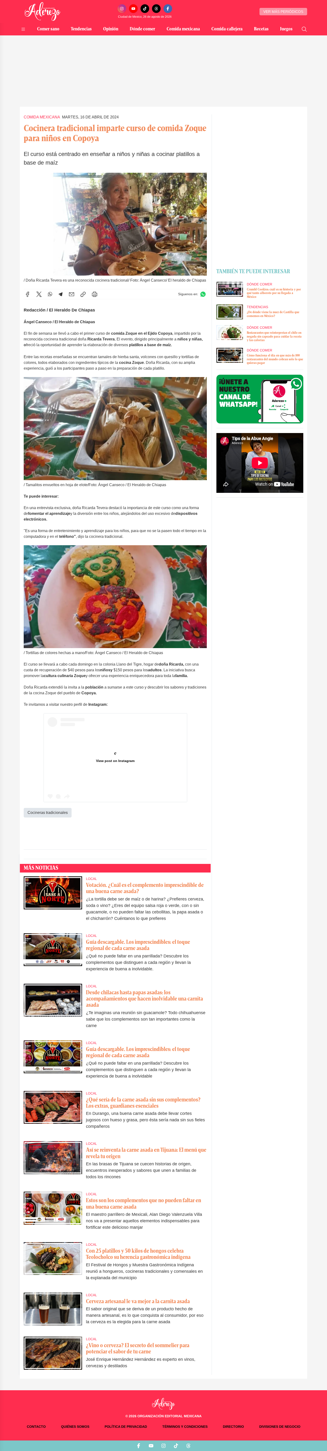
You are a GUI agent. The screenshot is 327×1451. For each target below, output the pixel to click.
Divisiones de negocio (279, 1427)
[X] (39, 294)
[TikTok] (145, 8)
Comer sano (48, 29)
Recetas (261, 29)
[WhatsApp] (50, 294)
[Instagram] (122, 8)
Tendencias (81, 29)
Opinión (110, 29)
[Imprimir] (94, 294)
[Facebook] (168, 8)
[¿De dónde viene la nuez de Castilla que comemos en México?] (229, 312)
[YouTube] (133, 8)
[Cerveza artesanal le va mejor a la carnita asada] (53, 1312)
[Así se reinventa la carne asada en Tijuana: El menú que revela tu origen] (53, 1163)
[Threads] (156, 8)
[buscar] (304, 29)
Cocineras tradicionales (48, 813)
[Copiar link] (83, 294)
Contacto (36, 1427)
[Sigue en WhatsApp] (203, 294)
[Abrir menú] (23, 29)
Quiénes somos (75, 1427)
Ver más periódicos (283, 12)
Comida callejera (226, 29)
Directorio (233, 1427)
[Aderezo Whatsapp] (259, 399)
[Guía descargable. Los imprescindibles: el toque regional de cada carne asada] (53, 955)
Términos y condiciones (185, 1427)
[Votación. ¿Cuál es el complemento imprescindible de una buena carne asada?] (53, 902)
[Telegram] (60, 294)
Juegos (286, 29)
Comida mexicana (183, 29)
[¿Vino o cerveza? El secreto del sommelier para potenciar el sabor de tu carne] (53, 1356)
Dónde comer (142, 29)
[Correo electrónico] (71, 294)
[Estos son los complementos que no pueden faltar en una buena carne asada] (53, 1214)
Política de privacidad (126, 1427)
